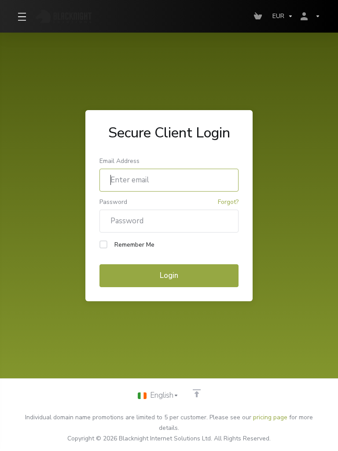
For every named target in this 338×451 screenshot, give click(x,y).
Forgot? (228, 202)
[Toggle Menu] (21, 16)
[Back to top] (197, 393)
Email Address (119, 161)
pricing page (270, 417)
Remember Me (134, 244)
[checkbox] (103, 244)
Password (113, 202)
